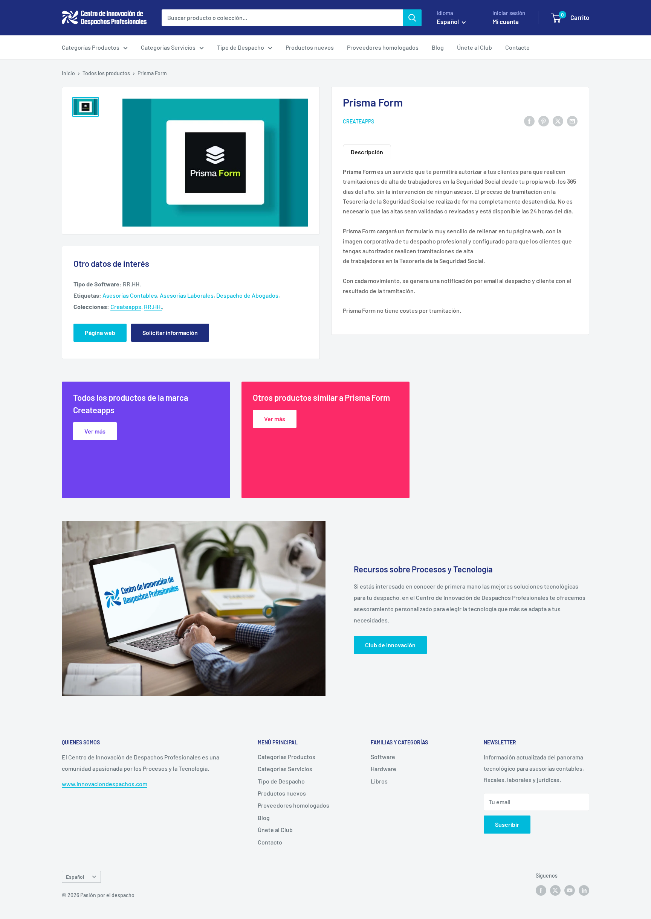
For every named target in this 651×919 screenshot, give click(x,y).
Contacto (517, 47)
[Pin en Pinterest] (543, 120)
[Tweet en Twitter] (558, 120)
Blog (438, 47)
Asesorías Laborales (187, 295)
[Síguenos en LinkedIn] (584, 890)
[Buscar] (412, 17)
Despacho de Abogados (247, 295)
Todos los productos (106, 73)
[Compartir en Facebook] (529, 120)
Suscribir (507, 824)
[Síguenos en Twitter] (555, 890)
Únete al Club (474, 47)
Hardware (383, 768)
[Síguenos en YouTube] (569, 890)
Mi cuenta (505, 21)
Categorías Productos (90, 47)
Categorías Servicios (168, 47)
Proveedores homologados (383, 47)
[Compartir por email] (572, 120)
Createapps (358, 121)
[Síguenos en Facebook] (541, 890)
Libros (379, 781)
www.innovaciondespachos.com (104, 783)
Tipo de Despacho (240, 47)
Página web (100, 332)
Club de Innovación (390, 644)
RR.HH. (153, 306)
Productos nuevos (310, 47)
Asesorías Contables (129, 295)
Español (75, 876)
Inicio (68, 73)
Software (383, 756)
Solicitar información (170, 332)
